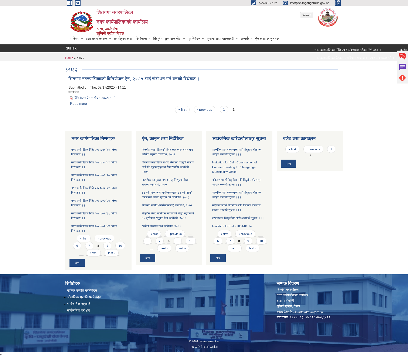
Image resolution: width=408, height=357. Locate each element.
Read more (78, 103)
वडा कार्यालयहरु (97, 39)
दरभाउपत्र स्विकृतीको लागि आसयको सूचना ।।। (238, 218)
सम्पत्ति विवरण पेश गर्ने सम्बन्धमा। (327, 66)
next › (94, 253)
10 (120, 245)
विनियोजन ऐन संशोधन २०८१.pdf (94, 98)
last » (111, 253)
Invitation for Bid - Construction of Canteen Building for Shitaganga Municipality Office (234, 167)
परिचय (75, 39)
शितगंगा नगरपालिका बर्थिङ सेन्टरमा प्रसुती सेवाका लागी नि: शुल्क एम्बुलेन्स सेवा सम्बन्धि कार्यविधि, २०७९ (168, 167)
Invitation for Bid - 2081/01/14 (232, 226)
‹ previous (204, 109)
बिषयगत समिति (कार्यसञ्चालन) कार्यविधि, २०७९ (167, 205)
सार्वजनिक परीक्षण (78, 311)
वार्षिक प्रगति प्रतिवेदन (82, 291)
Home (69, 58)
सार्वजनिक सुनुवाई (78, 304)
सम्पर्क (245, 39)
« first (182, 109)
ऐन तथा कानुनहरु (267, 39)
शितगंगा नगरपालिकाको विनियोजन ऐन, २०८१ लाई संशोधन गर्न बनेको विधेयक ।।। (137, 78)
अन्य (77, 262)
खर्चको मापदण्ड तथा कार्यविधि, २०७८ (161, 226)
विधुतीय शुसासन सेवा (167, 39)
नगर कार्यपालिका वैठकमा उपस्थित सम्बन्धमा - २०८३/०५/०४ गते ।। (348, 58)
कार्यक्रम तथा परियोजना (130, 39)
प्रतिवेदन (194, 39)
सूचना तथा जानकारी (220, 39)
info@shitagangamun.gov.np (303, 311)
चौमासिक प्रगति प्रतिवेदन (84, 297)
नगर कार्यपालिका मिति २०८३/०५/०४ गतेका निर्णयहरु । (340, 50)
